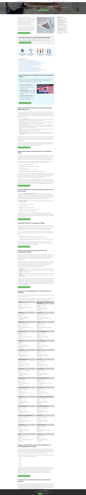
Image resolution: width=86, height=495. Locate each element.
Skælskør (20, 465)
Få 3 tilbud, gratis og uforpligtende (25, 42)
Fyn (32, 486)
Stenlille (20, 460)
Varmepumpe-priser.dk (22, 1)
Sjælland (37, 486)
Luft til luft (53, 1)
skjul (26, 59)
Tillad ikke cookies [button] (45, 493)
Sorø (19, 461)
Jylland (29, 486)
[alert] (43, 492)
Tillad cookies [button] (40, 493)
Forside (50, 1)
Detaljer (50, 492)
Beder (20, 463)
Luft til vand (58, 1)
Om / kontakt (63, 1)
